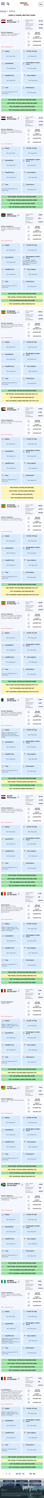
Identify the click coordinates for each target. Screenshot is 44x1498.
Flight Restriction (37, 37)
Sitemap (22, 1484)
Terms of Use (8, 1481)
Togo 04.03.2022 (12, 1087)
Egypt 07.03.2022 (11, 21)
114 (34, 1474)
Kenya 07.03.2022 (11, 215)
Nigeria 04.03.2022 (12, 1281)
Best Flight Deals (35, 1484)
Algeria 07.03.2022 (11, 700)
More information (7, 46)
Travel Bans (24, 4)
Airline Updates (37, 33)
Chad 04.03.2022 (12, 893)
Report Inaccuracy (9, 1484)
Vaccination (37, 45)
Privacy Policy (35, 1481)
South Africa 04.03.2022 (13, 1184)
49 (17, 1474)
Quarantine (37, 41)
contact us (18, 1495)
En (41, 4)
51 (23, 1474)
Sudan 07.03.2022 (11, 409)
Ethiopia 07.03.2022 (11, 312)
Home (3, 11)
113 (30, 1474)
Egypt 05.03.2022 (11, 797)
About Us (22, 1481)
